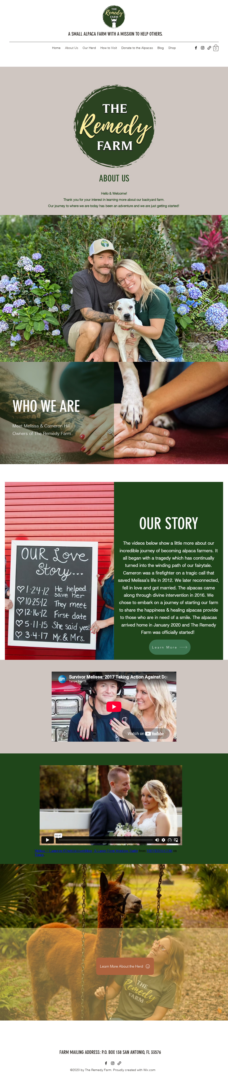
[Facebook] (196, 48)
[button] (216, 47)
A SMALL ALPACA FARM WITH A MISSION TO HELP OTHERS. (115, 34)
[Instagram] (202, 48)
